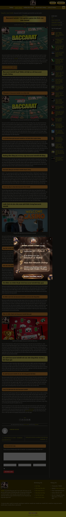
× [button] (50, 239)
